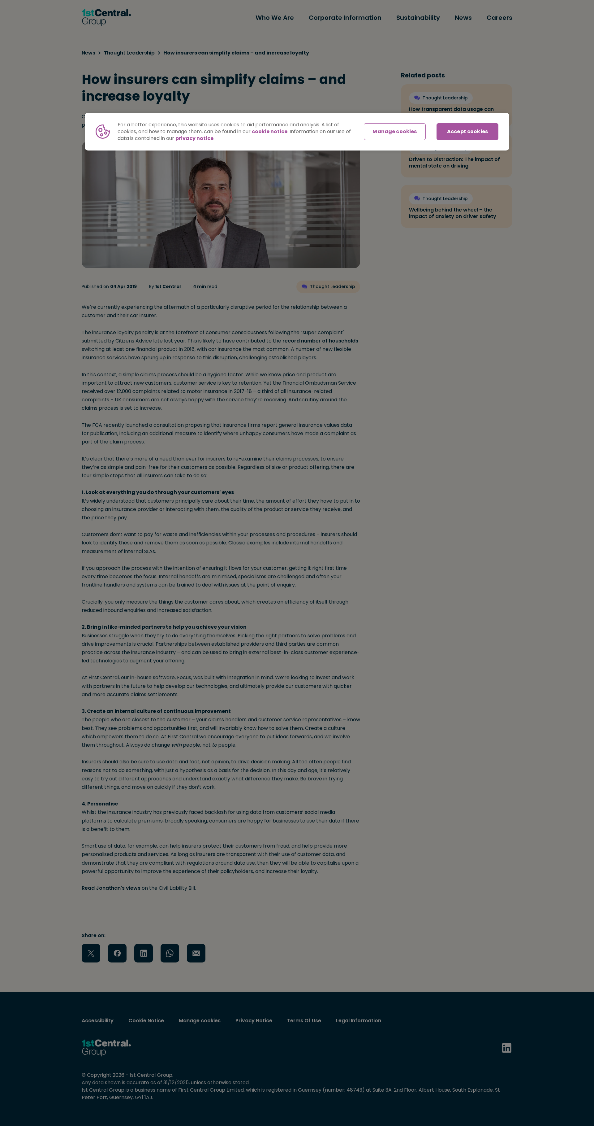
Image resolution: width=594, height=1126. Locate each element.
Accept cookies (467, 131)
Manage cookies (394, 131)
